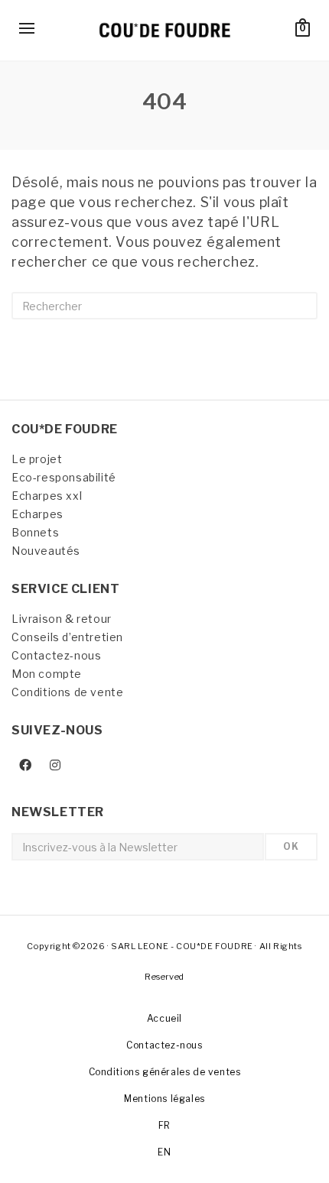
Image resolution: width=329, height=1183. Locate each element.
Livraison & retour (61, 618)
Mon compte (46, 673)
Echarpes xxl (46, 495)
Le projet (36, 458)
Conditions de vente (67, 691)
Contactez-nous (56, 655)
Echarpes (37, 513)
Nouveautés (45, 550)
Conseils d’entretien (67, 636)
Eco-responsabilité (63, 477)
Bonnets (35, 532)
